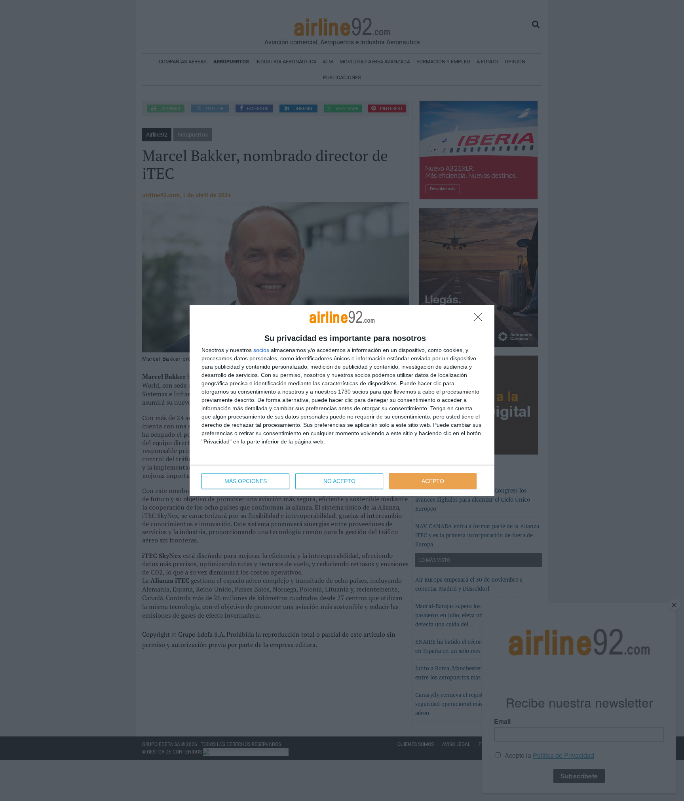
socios (261, 350)
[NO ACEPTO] (480, 319)
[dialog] (342, 400)
